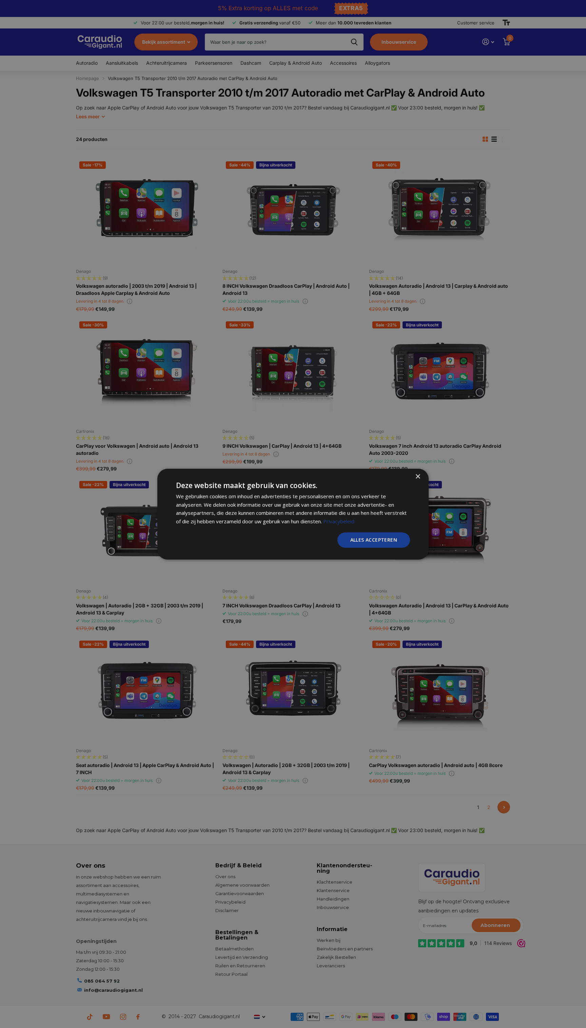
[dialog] (293, 513)
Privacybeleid (338, 521)
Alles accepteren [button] (373, 540)
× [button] (417, 476)
